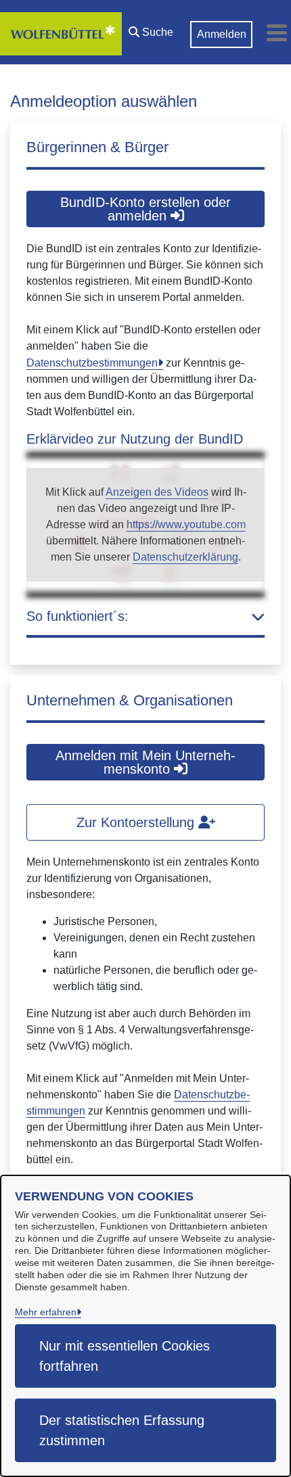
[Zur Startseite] (61, 32)
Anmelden (221, 34)
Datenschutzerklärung (185, 557)
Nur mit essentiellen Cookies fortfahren (124, 1356)
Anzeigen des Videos (157, 492)
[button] (151, 29)
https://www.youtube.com (186, 524)
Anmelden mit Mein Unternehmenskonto (145, 762)
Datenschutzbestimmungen (92, 363)
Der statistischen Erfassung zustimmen (121, 1430)
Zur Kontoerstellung (137, 822)
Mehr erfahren (45, 1312)
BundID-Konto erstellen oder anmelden (145, 209)
